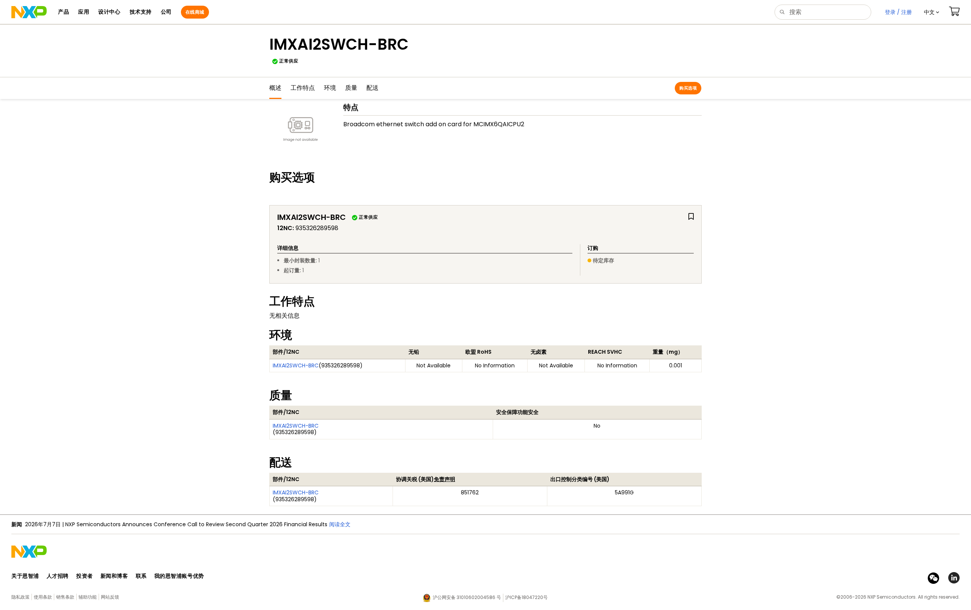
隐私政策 (20, 597)
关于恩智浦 (25, 576)
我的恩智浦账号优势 (179, 576)
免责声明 (444, 479)
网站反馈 (110, 597)
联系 (141, 576)
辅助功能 (88, 597)
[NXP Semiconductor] (29, 12)
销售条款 (65, 597)
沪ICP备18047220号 (526, 597)
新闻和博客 (114, 576)
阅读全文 (339, 524)
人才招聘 (58, 576)
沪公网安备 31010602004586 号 (467, 597)
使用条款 (43, 597)
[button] (931, 12)
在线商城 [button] (194, 12)
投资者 (84, 576)
